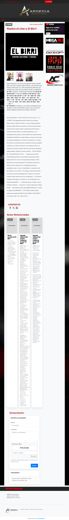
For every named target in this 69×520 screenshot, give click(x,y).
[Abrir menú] (3, 19)
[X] (53, 1)
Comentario (13, 429)
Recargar (33, 456)
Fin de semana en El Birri (11, 237)
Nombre (13, 422)
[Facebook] (56, 1)
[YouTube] (62, 1)
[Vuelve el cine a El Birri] (10, 76)
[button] (43, 1)
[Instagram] (59, 1)
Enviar (34, 465)
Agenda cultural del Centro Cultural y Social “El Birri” (24, 239)
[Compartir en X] (13, 208)
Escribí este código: (17, 444)
